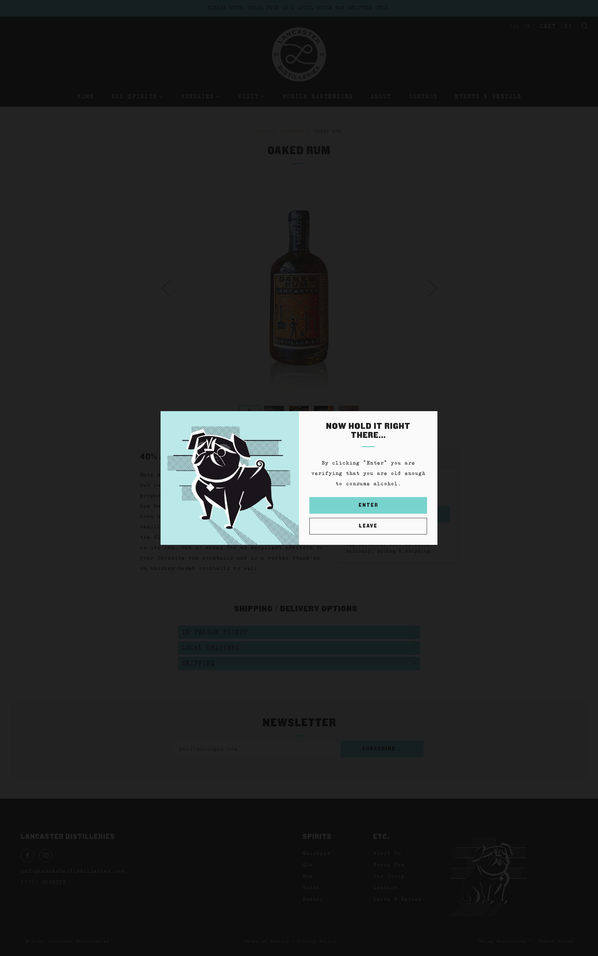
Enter (368, 505)
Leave (368, 526)
